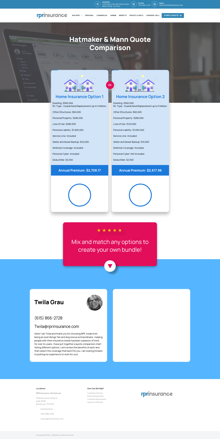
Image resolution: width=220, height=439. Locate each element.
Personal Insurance (95, 396)
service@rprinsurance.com (171, 5)
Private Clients (136, 15)
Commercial (101, 15)
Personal (89, 15)
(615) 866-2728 (144, 5)
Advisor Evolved (67, 435)
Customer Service (95, 393)
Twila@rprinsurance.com (56, 326)
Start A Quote (171, 15)
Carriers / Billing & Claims (158, 15)
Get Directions (47, 409)
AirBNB (113, 15)
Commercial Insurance (96, 399)
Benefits (123, 15)
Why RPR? (76, 15)
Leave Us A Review (95, 402)
